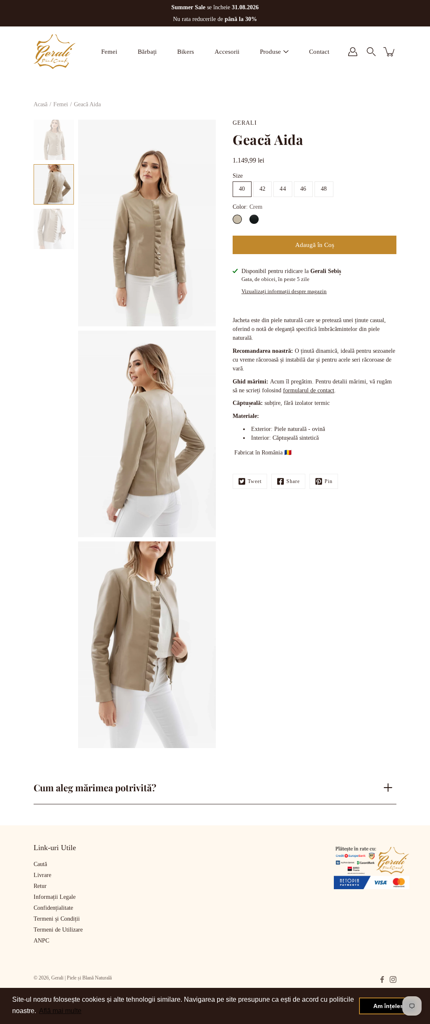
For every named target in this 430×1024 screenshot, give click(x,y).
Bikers (185, 51)
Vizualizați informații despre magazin (284, 291)
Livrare (42, 875)
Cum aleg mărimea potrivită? (95, 787)
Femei (109, 51)
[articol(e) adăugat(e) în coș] (389, 51)
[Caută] (371, 51)
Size (238, 176)
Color (247, 207)
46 (303, 189)
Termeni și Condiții (57, 919)
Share (293, 481)
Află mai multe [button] (60, 1010)
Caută (40, 864)
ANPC (41, 940)
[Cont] (352, 51)
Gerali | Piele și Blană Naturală (81, 978)
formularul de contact (308, 390)
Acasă (40, 104)
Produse (270, 51)
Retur (40, 886)
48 (324, 189)
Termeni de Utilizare (58, 930)
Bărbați (147, 51)
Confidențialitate (53, 908)
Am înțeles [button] (388, 1006)
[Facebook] (382, 979)
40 (242, 189)
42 (263, 189)
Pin (329, 481)
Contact (319, 51)
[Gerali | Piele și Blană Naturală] (55, 52)
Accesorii (227, 51)
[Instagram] (393, 979)
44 (283, 189)
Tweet (255, 481)
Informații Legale (55, 897)
